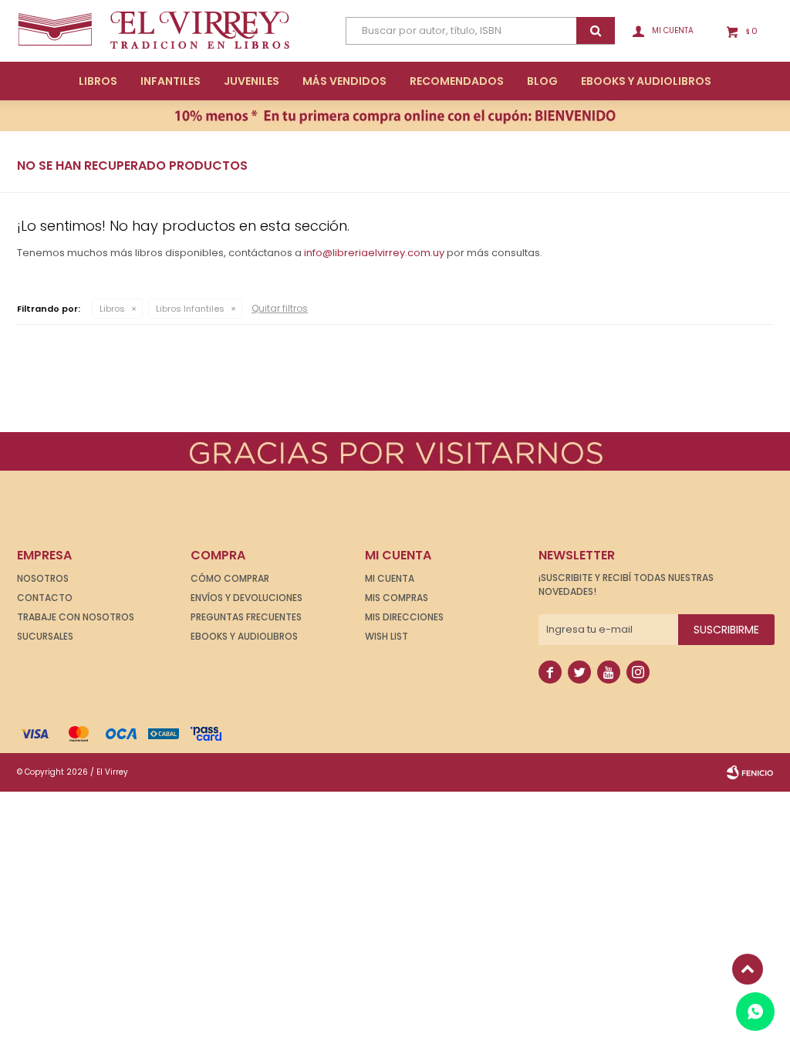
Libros (98, 81)
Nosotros (43, 578)
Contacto (45, 597)
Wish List (386, 636)
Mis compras (396, 597)
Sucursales (45, 636)
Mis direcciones (404, 616)
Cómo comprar (230, 578)
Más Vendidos (344, 81)
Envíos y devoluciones (246, 597)
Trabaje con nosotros (75, 616)
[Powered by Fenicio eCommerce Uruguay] (750, 772)
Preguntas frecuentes (246, 616)
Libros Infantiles (190, 308)
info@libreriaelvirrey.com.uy (374, 252)
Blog (542, 81)
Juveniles (251, 81)
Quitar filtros (280, 308)
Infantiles (170, 81)
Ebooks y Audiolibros (244, 636)
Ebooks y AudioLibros (646, 81)
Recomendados (457, 81)
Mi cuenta (389, 578)
